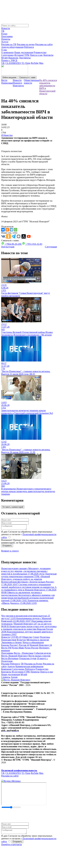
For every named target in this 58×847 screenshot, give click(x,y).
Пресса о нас (36, 55)
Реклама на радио (26, 44)
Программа (7, 36)
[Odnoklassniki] (7, 229)
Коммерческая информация (29, 666)
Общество (27, 637)
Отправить (7, 546)
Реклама (5, 663)
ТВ (2, 31)
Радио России (32, 647)
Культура (21, 639)
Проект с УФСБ (9, 60)
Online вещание (9, 77)
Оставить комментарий (12, 507)
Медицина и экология (37, 639)
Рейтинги (29, 47)
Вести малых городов (39, 655)
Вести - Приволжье (23, 653)
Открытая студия (27, 658)
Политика (45, 637)
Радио (4, 33)
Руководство (40, 52)
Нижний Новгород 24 (41, 645)
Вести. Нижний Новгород (14, 655)
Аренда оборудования (12, 47)
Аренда (11, 666)
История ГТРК (21, 55)
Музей (4, 57)
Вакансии (13, 57)
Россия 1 (14, 645)
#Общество (7, 135)
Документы (25, 57)
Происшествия (8, 639)
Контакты (48, 55)
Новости (5, 28)
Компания (6, 669)
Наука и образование (33, 642)
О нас (4, 49)
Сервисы (5, 677)
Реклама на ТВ (8, 44)
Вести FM (6, 647)
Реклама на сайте (44, 44)
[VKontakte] (3, 229)
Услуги (4, 41)
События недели (42, 653)
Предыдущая (7, 246)
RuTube (35, 63)
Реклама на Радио (33, 663)
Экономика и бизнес (11, 642)
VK (3, 63)
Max (41, 63)
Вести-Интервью (9, 658)
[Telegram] (11, 229)
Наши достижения (23, 52)
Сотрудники (7, 55)
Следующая (51, 246)
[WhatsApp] (15, 229)
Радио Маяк (18, 647)
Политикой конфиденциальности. (19, 770)
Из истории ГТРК (21, 671)
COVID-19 (16, 637)
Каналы (5, 645)
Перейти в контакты (11, 844)
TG (23, 63)
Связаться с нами (27, 77)
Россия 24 (24, 645)
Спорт (36, 637)
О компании (7, 52)
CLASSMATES (13, 63)
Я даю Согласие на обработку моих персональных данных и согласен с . (28, 534)
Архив (14, 677)
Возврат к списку (10, 551)
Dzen (27, 63)
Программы (7, 653)
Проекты (5, 39)
